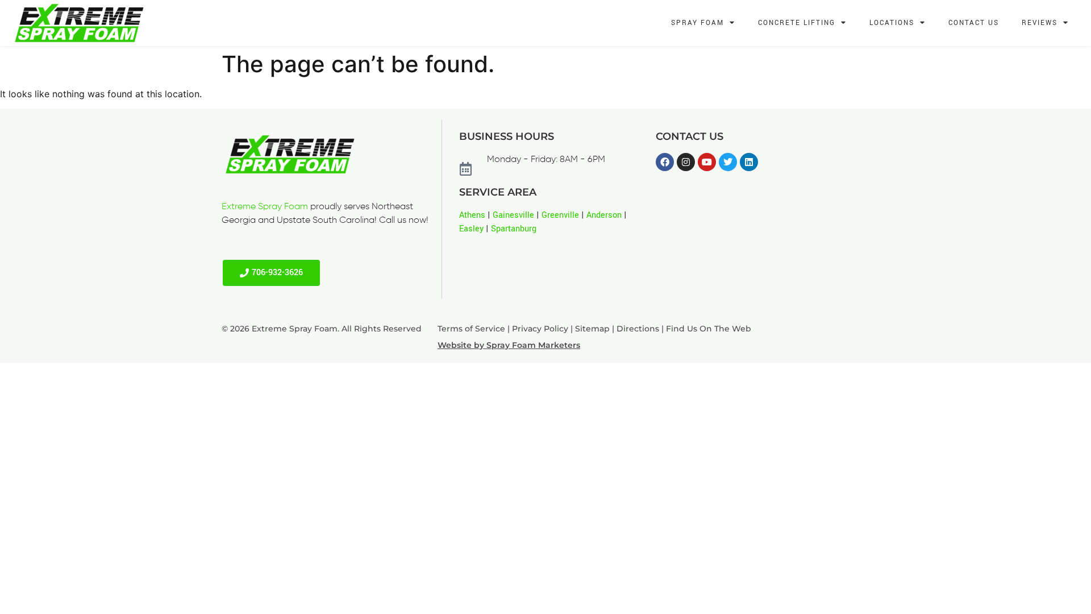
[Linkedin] (749, 162)
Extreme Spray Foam (265, 206)
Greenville (560, 215)
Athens (472, 215)
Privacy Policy (540, 328)
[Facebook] (665, 162)
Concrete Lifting (796, 23)
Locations (891, 23)
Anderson (604, 215)
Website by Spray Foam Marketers (509, 345)
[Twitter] (728, 162)
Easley (471, 229)
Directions (638, 328)
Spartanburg (513, 229)
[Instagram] (686, 162)
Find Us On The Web (708, 328)
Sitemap (592, 328)
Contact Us (973, 23)
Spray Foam (697, 23)
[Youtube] (707, 162)
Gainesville (513, 215)
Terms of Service (471, 328)
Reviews (1039, 23)
